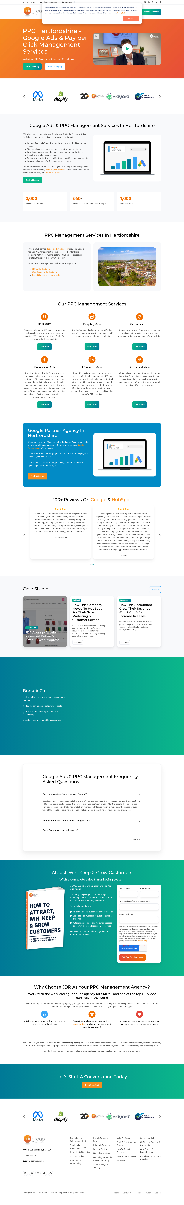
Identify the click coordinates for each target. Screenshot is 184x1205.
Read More (78, 642)
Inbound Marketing (101, 1145)
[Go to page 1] (90, 564)
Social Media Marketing (80, 1152)
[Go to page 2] (93, 564)
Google (98, 499)
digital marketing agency (58, 249)
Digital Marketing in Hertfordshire (47, 275)
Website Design (100, 1149)
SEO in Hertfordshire (41, 269)
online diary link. (53, 173)
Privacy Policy (121, 13)
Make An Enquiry (124, 1138)
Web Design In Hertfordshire (44, 272)
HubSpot (121, 499)
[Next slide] (160, 96)
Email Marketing (77, 1156)
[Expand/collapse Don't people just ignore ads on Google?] (139, 795)
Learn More (44, 346)
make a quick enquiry (54, 170)
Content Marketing (148, 1138)
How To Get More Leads (127, 1156)
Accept (130, 18)
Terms (138, 1193)
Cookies (158, 1193)
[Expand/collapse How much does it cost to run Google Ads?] (139, 821)
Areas (116, 1193)
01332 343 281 (30, 1155)
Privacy (148, 1193)
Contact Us (127, 1193)
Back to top (137, 839)
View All (155, 589)
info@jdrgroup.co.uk (34, 1161)
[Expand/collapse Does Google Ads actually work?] (139, 831)
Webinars (121, 1160)
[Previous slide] (24, 96)
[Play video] (127, 48)
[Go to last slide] (24, 535)
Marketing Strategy (101, 1153)
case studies (78, 1024)
